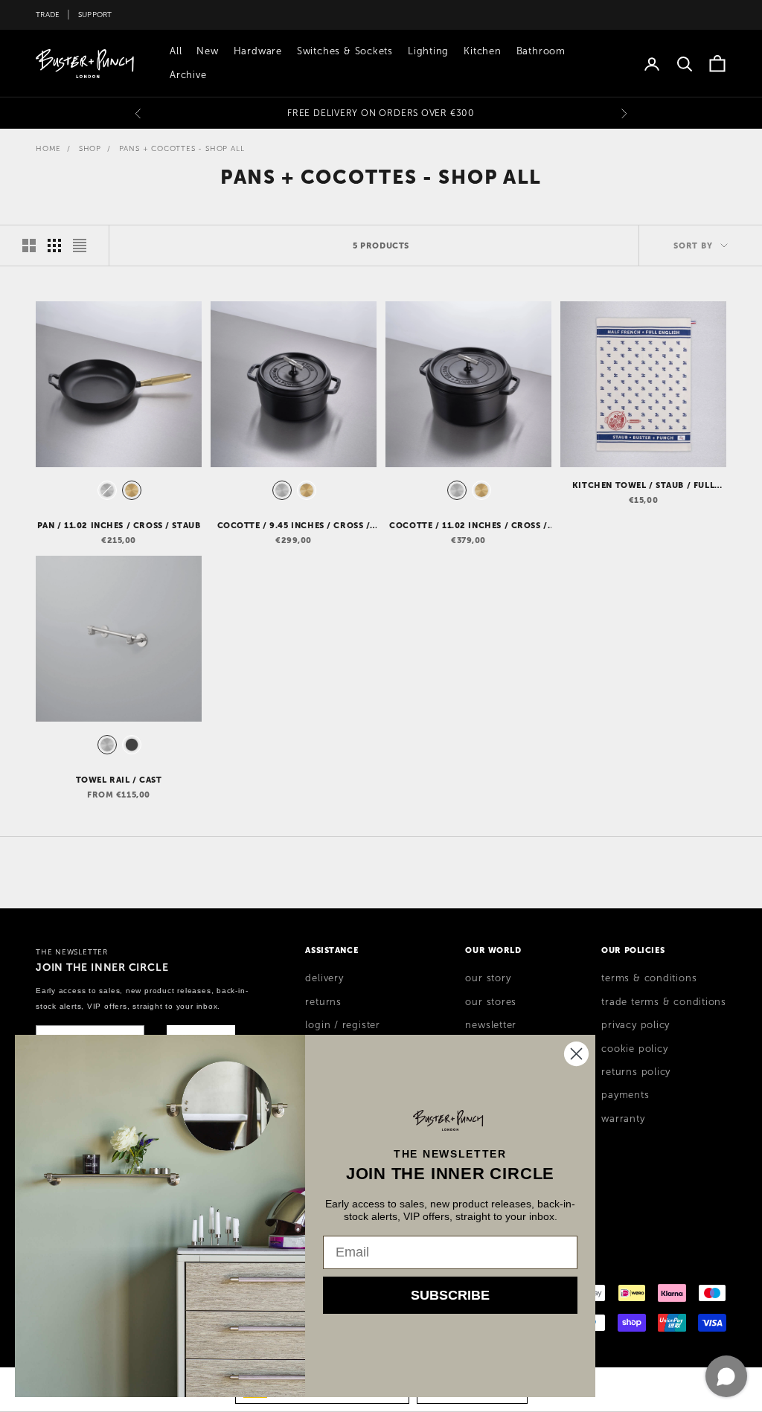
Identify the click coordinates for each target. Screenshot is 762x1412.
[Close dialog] (576, 1054)
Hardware (258, 51)
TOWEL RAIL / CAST (119, 779)
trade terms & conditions (663, 1002)
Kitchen (482, 51)
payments (625, 1095)
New (207, 51)
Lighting (428, 51)
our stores (490, 1002)
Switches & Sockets (345, 51)
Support (95, 14)
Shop (90, 148)
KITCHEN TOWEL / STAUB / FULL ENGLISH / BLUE (643, 486)
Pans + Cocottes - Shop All (182, 148)
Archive (188, 75)
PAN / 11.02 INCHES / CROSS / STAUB (119, 525)
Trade (48, 14)
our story (487, 978)
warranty (622, 1119)
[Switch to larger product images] (29, 245)
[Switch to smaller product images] (54, 245)
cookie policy (634, 1049)
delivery (324, 978)
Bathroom (541, 51)
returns (323, 1002)
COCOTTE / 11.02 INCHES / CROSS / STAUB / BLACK (468, 526)
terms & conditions (649, 978)
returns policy (635, 1072)
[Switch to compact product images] (79, 245)
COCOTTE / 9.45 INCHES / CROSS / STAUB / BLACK (294, 526)
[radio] (106, 490)
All (176, 51)
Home (48, 148)
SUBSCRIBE (450, 1295)
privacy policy (635, 1025)
